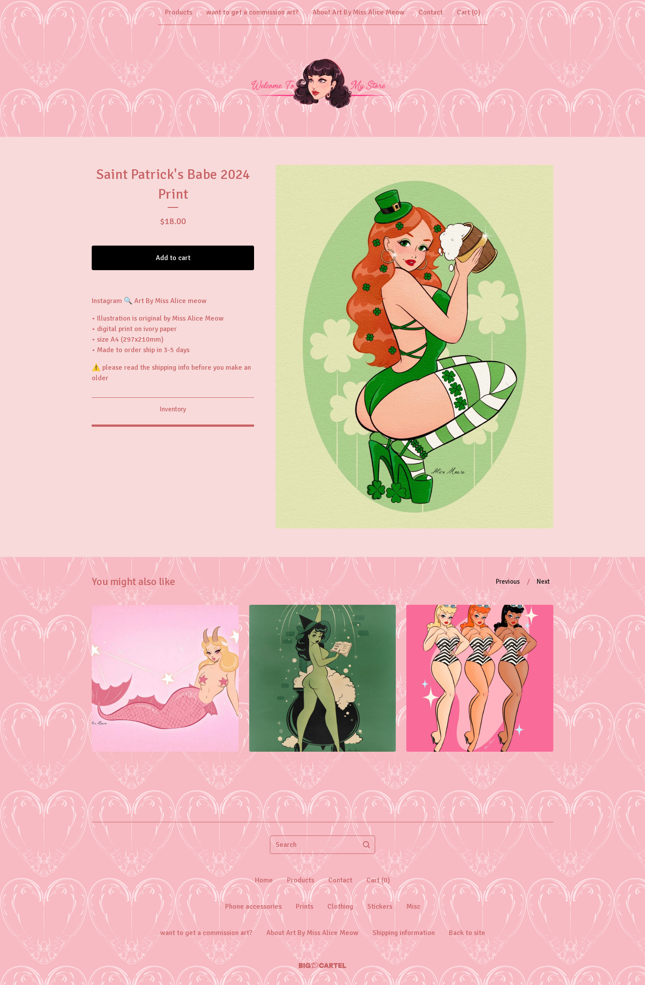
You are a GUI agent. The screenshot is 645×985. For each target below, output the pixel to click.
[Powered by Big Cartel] (322, 965)
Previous (508, 581)
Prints (304, 906)
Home (264, 880)
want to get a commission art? (252, 12)
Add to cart (173, 257)
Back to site (467, 932)
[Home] (322, 80)
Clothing (340, 906)
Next (543, 581)
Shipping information (404, 932)
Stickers (379, 906)
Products (178, 12)
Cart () (468, 12)
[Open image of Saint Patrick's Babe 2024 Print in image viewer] (414, 346)
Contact (431, 12)
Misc (413, 906)
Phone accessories (253, 906)
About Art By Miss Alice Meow (358, 12)
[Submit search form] (366, 844)
